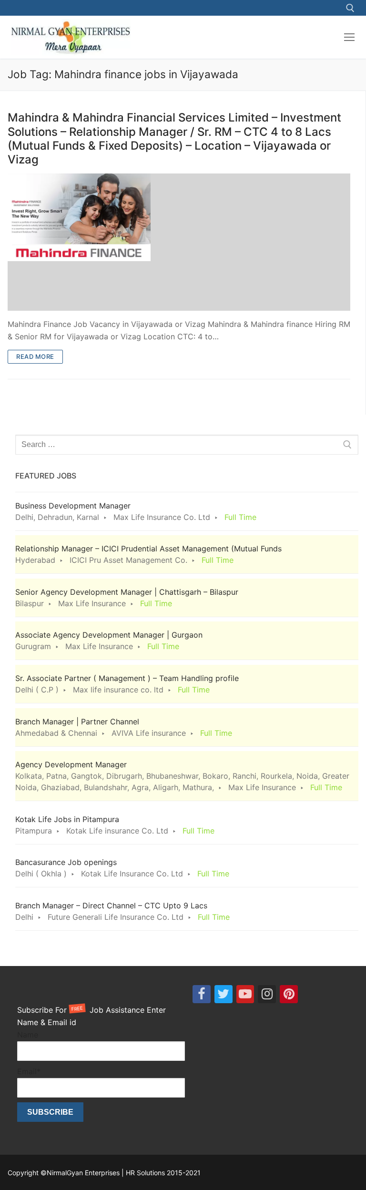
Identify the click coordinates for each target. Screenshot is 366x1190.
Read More (35, 356)
